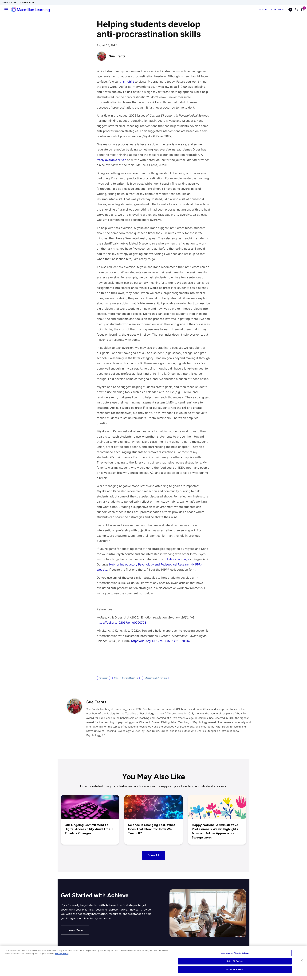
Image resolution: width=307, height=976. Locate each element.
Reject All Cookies (235, 961)
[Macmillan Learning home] (30, 9)
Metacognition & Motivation (155, 678)
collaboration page (176, 559)
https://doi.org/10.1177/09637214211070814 (160, 641)
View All (153, 855)
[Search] (296, 10)
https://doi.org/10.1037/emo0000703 (121, 622)
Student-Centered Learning (126, 678)
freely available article (111, 160)
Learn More (75, 930)
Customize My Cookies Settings (234, 953)
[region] (153, 961)
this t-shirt (127, 81)
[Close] (301, 960)
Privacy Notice (61, 953)
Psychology (103, 678)
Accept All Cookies (234, 969)
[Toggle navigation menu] (6, 9)
